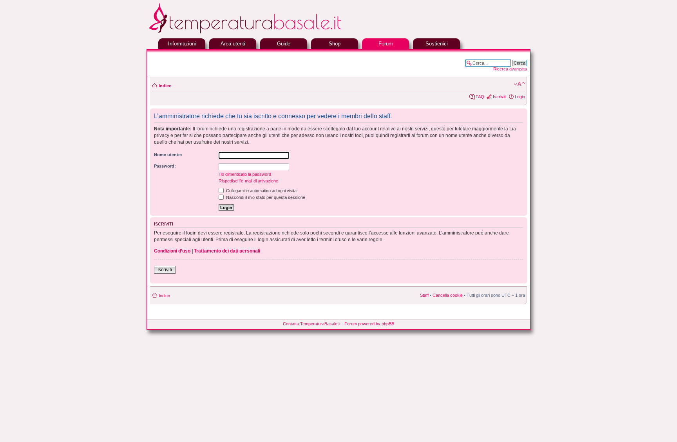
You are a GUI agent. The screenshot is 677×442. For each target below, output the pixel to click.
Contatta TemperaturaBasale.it (311, 323)
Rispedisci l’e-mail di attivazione (248, 181)
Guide (283, 44)
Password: (165, 166)
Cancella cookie (448, 295)
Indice (165, 85)
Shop (334, 44)
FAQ (480, 96)
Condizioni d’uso (172, 251)
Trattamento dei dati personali (227, 251)
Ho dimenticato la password (245, 174)
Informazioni (182, 44)
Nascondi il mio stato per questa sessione (265, 197)
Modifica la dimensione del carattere (519, 84)
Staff (424, 295)
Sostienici (436, 44)
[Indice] (264, 32)
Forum (385, 44)
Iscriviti (499, 96)
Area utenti (233, 44)
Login (520, 96)
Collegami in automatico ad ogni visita (261, 190)
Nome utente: (168, 154)
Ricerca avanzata (510, 69)
